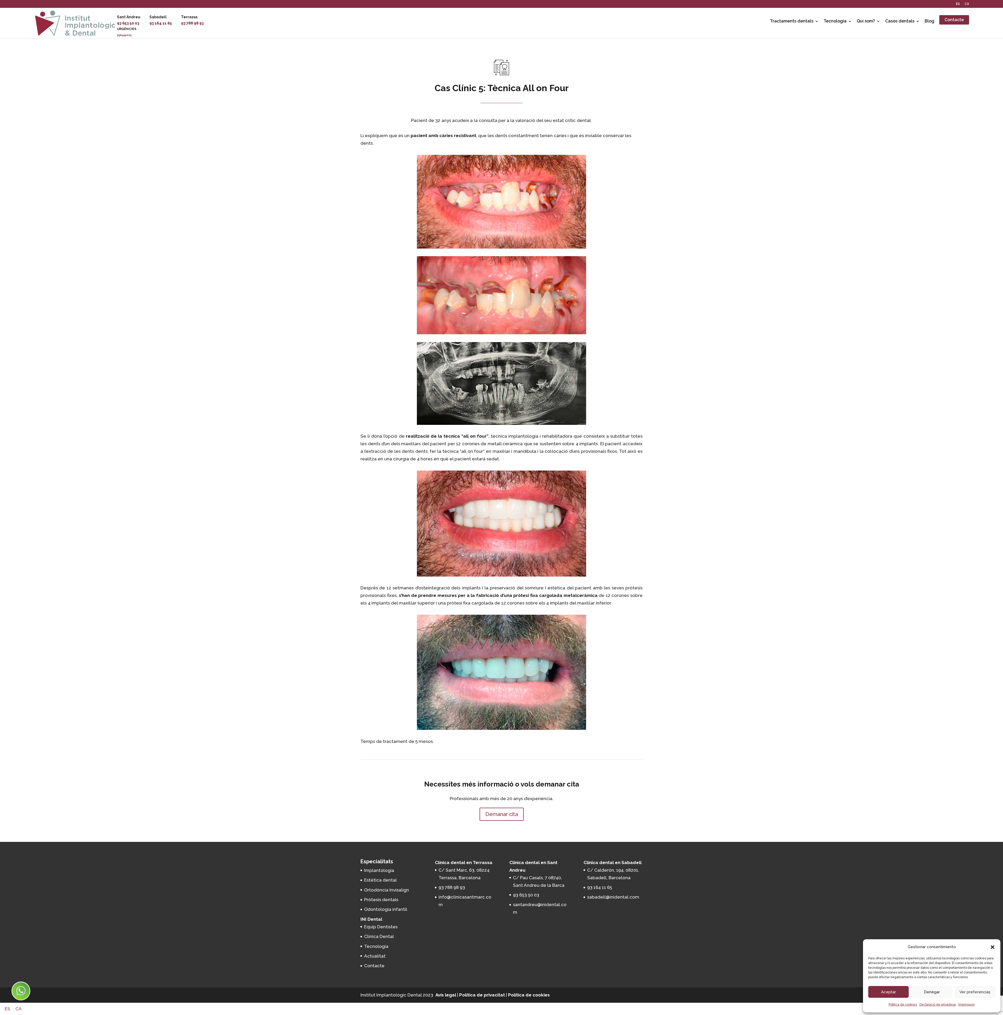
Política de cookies (903, 1004)
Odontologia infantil (385, 909)
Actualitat (375, 956)
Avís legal (445, 995)
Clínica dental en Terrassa (463, 862)
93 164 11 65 (160, 23)
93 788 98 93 (192, 23)
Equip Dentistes (381, 926)
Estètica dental (380, 880)
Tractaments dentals (791, 21)
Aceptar (888, 992)
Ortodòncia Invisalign (386, 890)
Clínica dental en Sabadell (613, 862)
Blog (929, 21)
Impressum (966, 1004)
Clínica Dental (379, 936)
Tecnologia (835, 21)
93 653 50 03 (128, 23)
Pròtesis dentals (381, 899)
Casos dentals (899, 21)
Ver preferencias (974, 992)
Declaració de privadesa (937, 1004)
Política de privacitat (482, 995)
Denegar (932, 992)
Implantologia (379, 870)
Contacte (954, 19)
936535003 (124, 35)
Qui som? (866, 21)
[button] (992, 947)
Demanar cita (501, 814)
